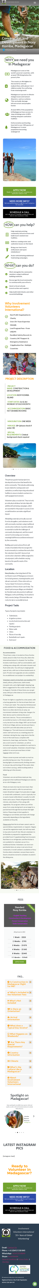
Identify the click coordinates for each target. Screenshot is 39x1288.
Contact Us (12, 1247)
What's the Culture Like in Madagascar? (15, 1069)
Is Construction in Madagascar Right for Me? (18, 984)
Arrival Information (14, 1018)
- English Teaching (19, 916)
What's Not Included (14, 1001)
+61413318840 (18, 1253)
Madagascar (11, 50)
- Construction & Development (19, 918)
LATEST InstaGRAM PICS (19, 1146)
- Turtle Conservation (20, 924)
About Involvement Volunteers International (14, 1080)
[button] (6, 455)
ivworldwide (13, 1256)
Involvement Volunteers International (12, 1)
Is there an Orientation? (14, 1010)
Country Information (14, 1053)
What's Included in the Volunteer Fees (18, 993)
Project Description (19, 378)
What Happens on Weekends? (18, 1035)
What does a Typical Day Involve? (18, 1026)
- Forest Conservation (19, 921)
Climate (14, 1061)
